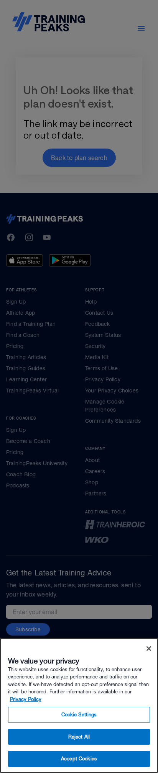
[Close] (148, 648)
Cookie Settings (79, 714)
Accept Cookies (79, 759)
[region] (79, 705)
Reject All (79, 737)
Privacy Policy (25, 699)
